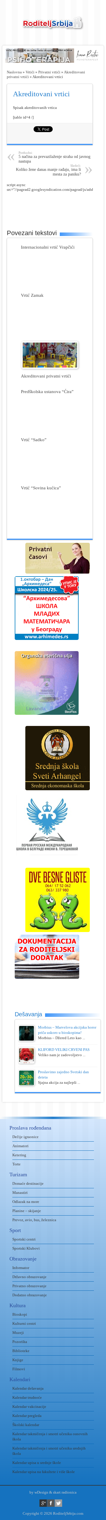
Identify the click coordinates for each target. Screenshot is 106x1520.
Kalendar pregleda (27, 1415)
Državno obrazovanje (29, 1277)
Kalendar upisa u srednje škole (36, 1462)
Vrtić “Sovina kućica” (41, 487)
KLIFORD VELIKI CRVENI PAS (64, 1049)
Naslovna (14, 72)
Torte (16, 1164)
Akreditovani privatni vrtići (46, 375)
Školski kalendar (25, 1425)
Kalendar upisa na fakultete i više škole (43, 1472)
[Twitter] (58, 1503)
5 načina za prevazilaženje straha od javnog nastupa (54, 157)
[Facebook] (50, 1503)
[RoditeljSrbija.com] (53, 26)
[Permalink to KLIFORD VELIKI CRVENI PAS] (26, 1062)
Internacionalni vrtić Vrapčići (47, 247)
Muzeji (18, 1332)
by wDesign (38, 1492)
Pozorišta (19, 1341)
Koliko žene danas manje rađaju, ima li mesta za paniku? (48, 170)
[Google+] (43, 1503)
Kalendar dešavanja (28, 1388)
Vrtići (30, 72)
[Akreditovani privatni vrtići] (49, 367)
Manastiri (20, 1192)
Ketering (19, 1155)
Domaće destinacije (28, 1183)
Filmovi (18, 1369)
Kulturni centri (24, 1323)
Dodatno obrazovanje (29, 1295)
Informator (20, 1267)
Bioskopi (19, 1314)
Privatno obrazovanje (29, 1286)
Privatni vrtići (49, 72)
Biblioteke (20, 1351)
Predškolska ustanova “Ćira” (47, 391)
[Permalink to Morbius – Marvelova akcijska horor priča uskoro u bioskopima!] (26, 1040)
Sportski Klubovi (26, 1248)
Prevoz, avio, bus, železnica (34, 1220)
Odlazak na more (25, 1201)
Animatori (20, 1146)
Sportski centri (24, 1239)
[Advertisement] (56, 206)
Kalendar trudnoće (27, 1397)
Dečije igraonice (25, 1137)
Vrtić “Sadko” (34, 439)
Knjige (17, 1360)
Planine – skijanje (26, 1211)
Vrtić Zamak (32, 295)
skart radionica (65, 1492)
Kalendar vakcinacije (29, 1406)
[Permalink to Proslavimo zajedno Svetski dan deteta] (26, 1084)
